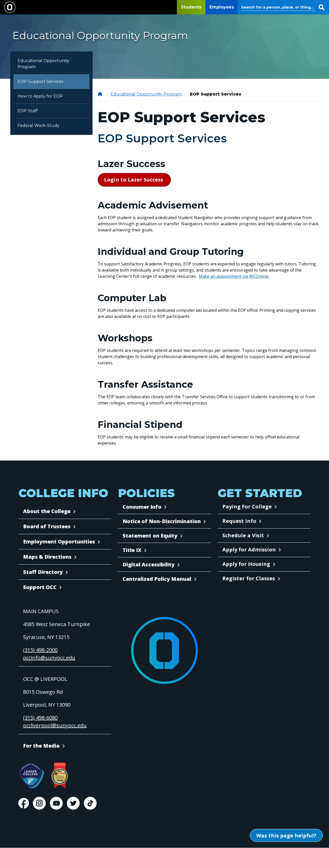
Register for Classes (248, 578)
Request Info (239, 520)
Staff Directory (43, 571)
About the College (46, 511)
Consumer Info (142, 506)
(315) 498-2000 (40, 649)
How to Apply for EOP (40, 96)
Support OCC (40, 587)
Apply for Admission (249, 549)
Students (191, 7)
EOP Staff (27, 110)
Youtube (56, 803)
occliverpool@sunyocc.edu (55, 725)
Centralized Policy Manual (157, 578)
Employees (221, 7)
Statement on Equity (150, 535)
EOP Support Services (40, 81)
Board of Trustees (46, 526)
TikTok (90, 803)
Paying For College (247, 506)
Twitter (73, 803)
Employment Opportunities (59, 541)
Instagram (39, 803)
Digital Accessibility (149, 564)
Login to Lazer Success (134, 179)
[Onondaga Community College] (100, 94)
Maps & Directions (47, 556)
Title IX (132, 550)
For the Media (41, 745)
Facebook (24, 803)
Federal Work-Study (38, 125)
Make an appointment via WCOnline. (234, 276)
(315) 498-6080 (40, 717)
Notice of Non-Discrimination (162, 521)
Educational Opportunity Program (43, 63)
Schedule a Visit (243, 535)
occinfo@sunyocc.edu (49, 657)
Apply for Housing (246, 563)
